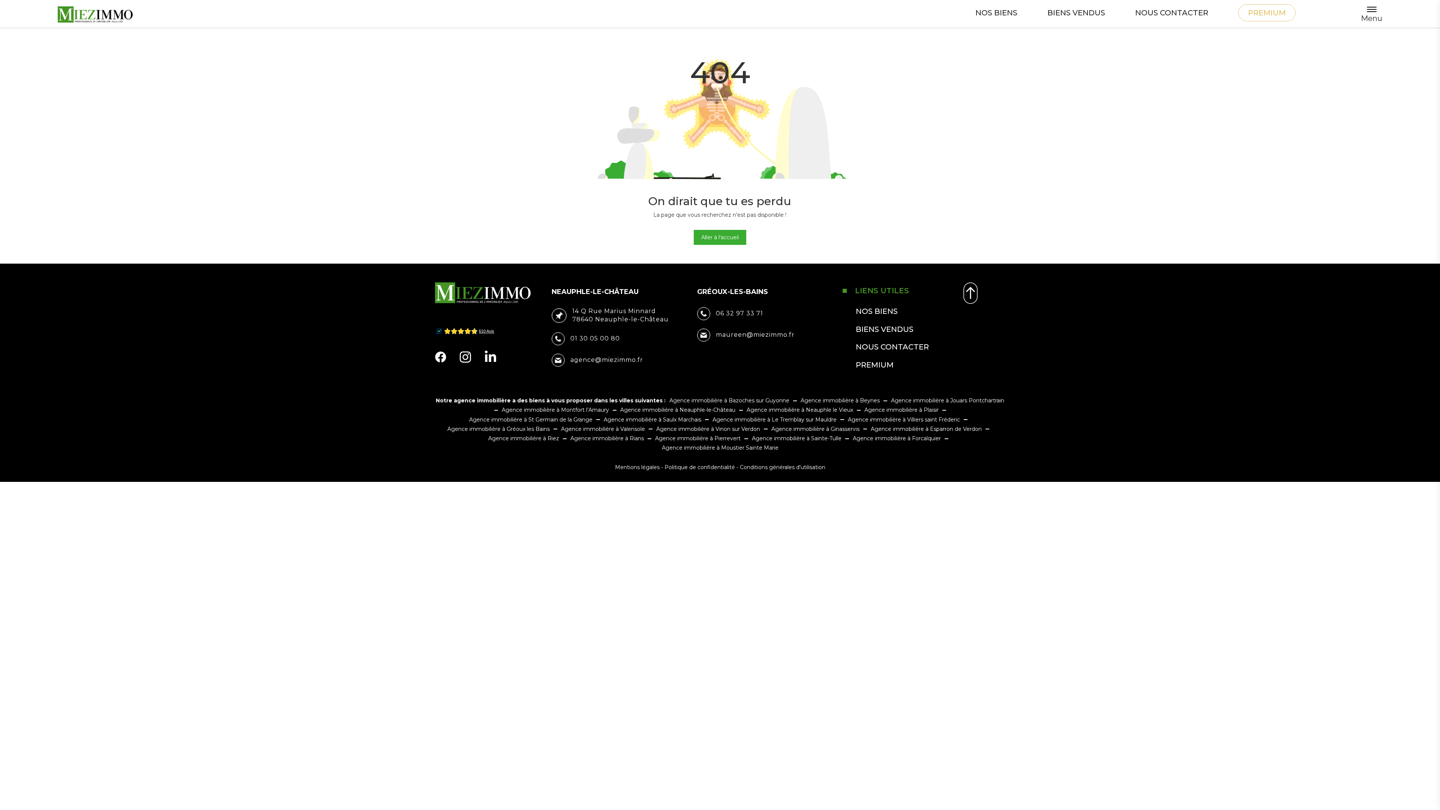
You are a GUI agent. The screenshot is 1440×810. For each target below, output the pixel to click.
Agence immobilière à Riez (523, 438)
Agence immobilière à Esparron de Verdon (926, 429)
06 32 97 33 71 (739, 313)
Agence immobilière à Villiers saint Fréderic (904, 419)
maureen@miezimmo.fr (755, 334)
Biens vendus (1076, 12)
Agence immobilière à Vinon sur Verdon (708, 429)
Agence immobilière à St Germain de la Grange (530, 419)
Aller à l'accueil (720, 237)
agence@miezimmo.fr (606, 359)
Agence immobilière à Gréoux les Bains (498, 429)
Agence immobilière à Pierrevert (698, 438)
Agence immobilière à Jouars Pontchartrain (947, 400)
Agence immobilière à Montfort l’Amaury (555, 409)
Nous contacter (1171, 12)
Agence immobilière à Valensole (603, 429)
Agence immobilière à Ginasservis (815, 429)
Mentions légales (637, 467)
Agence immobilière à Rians (607, 438)
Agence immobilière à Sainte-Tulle (797, 438)
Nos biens (996, 12)
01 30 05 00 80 (595, 338)
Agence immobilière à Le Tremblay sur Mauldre (774, 419)
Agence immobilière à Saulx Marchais (652, 419)
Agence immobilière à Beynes (840, 400)
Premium (1267, 12)
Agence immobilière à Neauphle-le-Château (677, 409)
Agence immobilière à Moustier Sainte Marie (720, 447)
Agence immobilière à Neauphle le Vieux (800, 409)
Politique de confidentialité (699, 467)
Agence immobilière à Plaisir (901, 409)
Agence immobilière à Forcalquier (897, 438)
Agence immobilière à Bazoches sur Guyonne (729, 400)
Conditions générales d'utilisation (782, 467)
